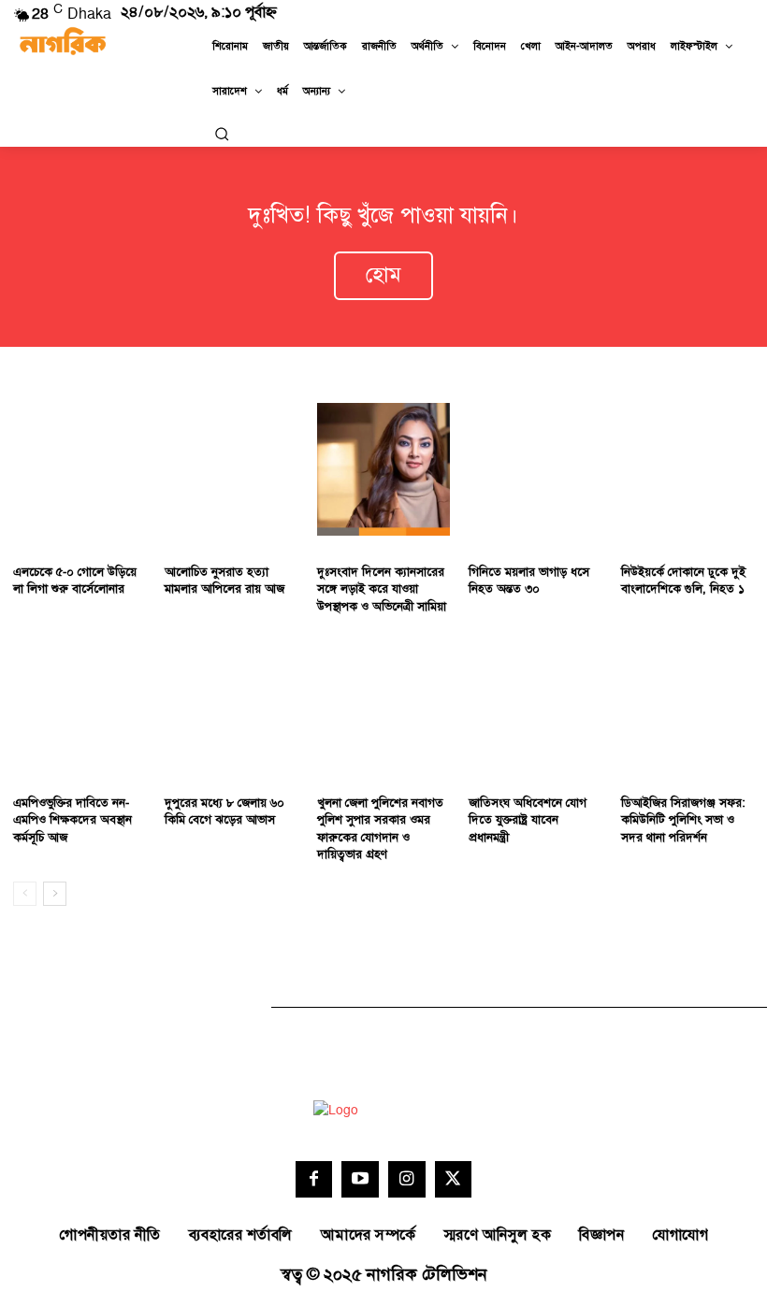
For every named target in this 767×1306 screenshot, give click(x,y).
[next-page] (54, 894)
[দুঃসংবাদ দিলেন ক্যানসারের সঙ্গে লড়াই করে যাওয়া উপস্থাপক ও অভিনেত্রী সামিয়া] (383, 469)
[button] (221, 133)
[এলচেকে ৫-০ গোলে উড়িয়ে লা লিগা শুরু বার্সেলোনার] (79, 469)
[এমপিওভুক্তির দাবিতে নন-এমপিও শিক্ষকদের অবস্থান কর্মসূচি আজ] (79, 700)
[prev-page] (24, 894)
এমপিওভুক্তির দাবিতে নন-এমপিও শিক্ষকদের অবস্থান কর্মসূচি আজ (72, 820)
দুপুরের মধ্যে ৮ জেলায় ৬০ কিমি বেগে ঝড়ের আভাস (224, 811)
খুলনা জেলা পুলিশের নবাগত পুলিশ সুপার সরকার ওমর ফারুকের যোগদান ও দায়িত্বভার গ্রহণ (380, 829)
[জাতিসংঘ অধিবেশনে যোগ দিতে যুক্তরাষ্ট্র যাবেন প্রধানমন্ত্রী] (535, 700)
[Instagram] (407, 1179)
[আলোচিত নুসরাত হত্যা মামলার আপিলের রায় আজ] (231, 469)
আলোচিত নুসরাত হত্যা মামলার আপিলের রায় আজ (224, 580)
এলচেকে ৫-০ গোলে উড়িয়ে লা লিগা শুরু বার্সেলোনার (75, 580)
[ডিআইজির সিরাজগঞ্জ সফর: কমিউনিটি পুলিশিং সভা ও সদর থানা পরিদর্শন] (687, 700)
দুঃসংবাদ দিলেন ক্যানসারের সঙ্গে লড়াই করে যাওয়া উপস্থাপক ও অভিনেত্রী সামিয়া (381, 589)
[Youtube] (360, 1179)
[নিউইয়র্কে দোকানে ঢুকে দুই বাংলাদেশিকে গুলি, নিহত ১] (687, 469)
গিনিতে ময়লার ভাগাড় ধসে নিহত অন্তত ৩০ (529, 580)
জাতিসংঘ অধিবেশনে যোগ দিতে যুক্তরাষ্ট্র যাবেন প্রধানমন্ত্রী (527, 820)
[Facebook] (314, 1179)
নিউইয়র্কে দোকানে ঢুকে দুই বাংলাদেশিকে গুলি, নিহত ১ (683, 580)
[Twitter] (453, 1179)
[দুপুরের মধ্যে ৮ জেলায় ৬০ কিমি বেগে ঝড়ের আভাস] (231, 700)
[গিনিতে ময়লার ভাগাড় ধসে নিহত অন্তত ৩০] (535, 469)
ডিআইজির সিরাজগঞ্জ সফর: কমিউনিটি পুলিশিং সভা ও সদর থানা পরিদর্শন (683, 820)
